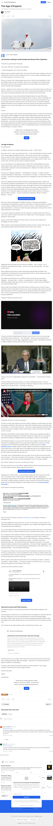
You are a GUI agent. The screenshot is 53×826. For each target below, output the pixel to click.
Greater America (6, 765)
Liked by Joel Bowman (9, 728)
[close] (40, 777)
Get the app (33, 819)
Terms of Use (33, 800)
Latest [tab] (6, 762)
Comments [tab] (4, 714)
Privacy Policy (37, 801)
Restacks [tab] (10, 714)
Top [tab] (3, 762)
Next (47, 704)
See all (4, 795)
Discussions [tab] (11, 762)
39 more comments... (4, 755)
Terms (32, 816)
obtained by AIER (29, 517)
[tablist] (7, 714)
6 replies (6, 739)
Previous (6, 704)
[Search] (50, 762)
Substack (20, 823)
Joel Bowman (7, 11)
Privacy (28, 816)
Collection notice (38, 816)
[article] (26, 769)
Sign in (49, 2)
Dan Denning (11, 770)
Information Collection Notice (26, 801)
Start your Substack (23, 819)
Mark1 (4, 744)
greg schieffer (6, 726)
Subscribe (43, 2)
